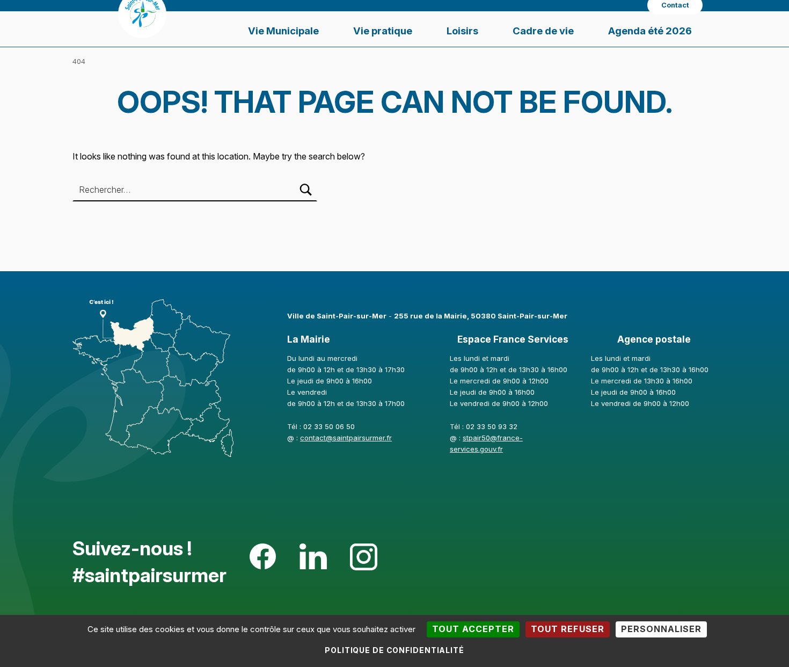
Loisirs (462, 31)
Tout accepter (473, 629)
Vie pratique (382, 31)
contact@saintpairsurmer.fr (346, 437)
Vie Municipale (283, 31)
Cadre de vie (543, 31)
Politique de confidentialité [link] (394, 650)
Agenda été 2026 (650, 31)
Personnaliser (661, 629)
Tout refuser (567, 629)
